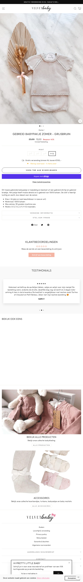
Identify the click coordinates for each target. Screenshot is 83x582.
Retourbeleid (41, 538)
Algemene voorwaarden (41, 545)
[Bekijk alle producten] (41, 412)
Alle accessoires (41, 506)
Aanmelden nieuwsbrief (40, 552)
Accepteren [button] (72, 578)
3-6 (37, 153)
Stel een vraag (41, 217)
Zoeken (41, 527)
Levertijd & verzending (41, 531)
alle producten (41, 445)
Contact (41, 559)
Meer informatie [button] (43, 578)
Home (41, 130)
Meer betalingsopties (41, 182)
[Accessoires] (41, 473)
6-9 (44, 153)
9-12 (52, 153)
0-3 (30, 153)
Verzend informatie (41, 213)
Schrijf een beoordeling (41, 255)
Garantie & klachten (41, 542)
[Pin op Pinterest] (49, 224)
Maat (41, 149)
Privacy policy (41, 534)
